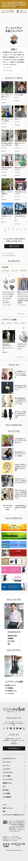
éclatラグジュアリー (10, 758)
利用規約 (19, 838)
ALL (2, 323)
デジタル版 (11, 641)
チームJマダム (8, 779)
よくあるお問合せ (15, 836)
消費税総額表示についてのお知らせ (10, 840)
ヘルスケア (6, 769)
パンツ (16, 323)
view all (21, 314)
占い (4, 786)
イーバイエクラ (9, 693)
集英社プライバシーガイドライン (9, 838)
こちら (18, 831)
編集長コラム (7, 783)
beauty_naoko (9, 70)
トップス (9, 323)
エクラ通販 (6, 793)
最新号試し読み (12, 636)
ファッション (5, 270)
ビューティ (14, 270)
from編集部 (7, 797)
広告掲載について (6, 836)
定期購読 (10, 638)
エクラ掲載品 (9, 688)
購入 (9, 644)
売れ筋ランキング (10, 685)
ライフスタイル (8, 772)
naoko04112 (9, 67)
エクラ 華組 (7, 776)
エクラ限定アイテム (11, 691)
